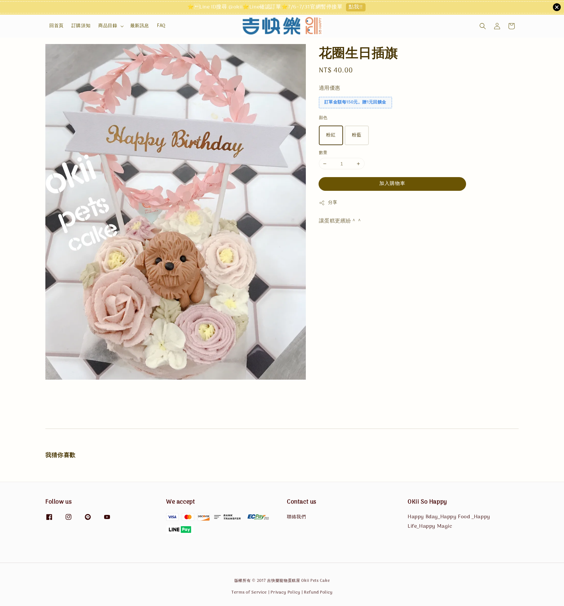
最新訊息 (139, 26)
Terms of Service (249, 592)
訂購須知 (80, 26)
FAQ (161, 26)
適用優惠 (329, 88)
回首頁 (56, 26)
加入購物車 (392, 184)
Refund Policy (318, 592)
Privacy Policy (285, 592)
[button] (483, 26)
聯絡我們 (296, 517)
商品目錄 (107, 26)
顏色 (323, 118)
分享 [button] (332, 203)
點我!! (356, 7)
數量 (323, 153)
